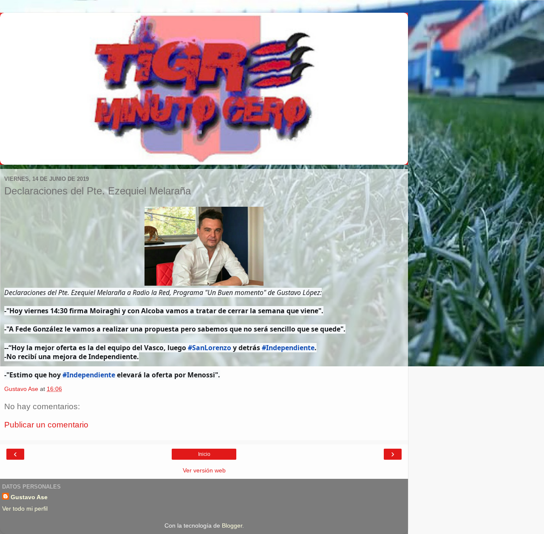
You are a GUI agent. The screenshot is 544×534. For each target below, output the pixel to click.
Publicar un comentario (46, 424)
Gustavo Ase (29, 497)
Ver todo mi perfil (25, 508)
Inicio (204, 454)
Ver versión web (204, 470)
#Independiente (288, 347)
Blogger (232, 525)
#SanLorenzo (209, 347)
